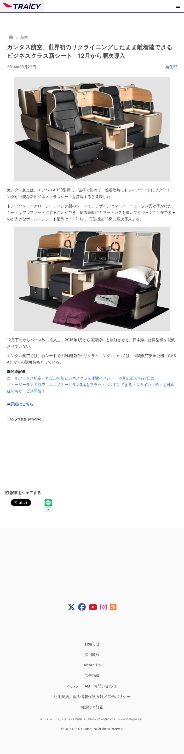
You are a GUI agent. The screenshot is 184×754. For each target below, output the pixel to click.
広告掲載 (92, 675)
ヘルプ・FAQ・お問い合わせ (92, 686)
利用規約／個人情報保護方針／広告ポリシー (92, 696)
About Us (92, 665)
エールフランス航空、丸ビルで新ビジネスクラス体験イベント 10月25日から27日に (81, 378)
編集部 (171, 66)
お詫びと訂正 (92, 707)
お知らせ (92, 643)
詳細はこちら (22, 404)
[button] (178, 6)
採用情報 (92, 654)
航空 (24, 37)
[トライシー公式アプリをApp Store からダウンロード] (95, 626)
